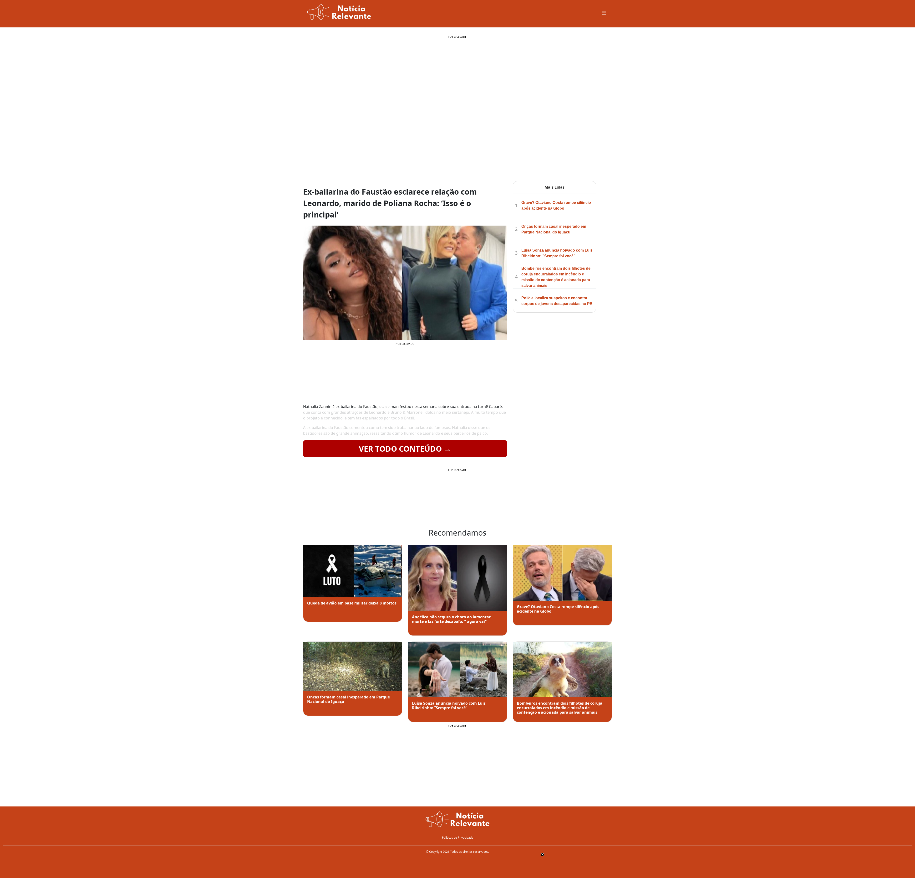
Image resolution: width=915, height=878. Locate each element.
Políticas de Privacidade (457, 838)
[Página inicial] (457, 819)
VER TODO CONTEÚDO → (405, 449)
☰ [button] (604, 13)
